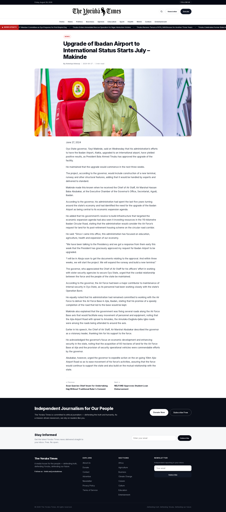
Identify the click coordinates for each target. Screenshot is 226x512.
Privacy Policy (89, 485)
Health (130, 22)
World (139, 22)
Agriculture (123, 467)
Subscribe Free (180, 412)
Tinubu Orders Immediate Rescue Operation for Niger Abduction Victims (83, 27)
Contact (86, 472)
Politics (79, 22)
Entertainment (161, 22)
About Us (87, 463)
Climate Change (125, 476)
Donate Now (159, 412)
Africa (120, 463)
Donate (186, 11)
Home (61, 22)
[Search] (161, 11)
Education (112, 22)
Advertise (87, 476)
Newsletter (172, 11)
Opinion (101, 22)
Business (90, 22)
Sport (122, 22)
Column (121, 481)
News (70, 22)
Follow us (185, 2)
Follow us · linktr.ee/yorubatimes (48, 471)
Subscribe (184, 438)
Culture (148, 22)
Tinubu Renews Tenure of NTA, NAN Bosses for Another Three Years (145, 27)
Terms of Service (90, 490)
